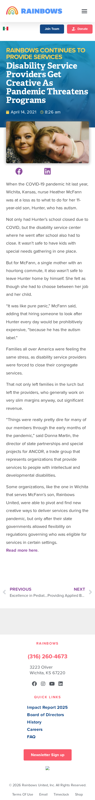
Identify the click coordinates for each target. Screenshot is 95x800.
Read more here (22, 550)
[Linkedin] (60, 683)
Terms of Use (22, 794)
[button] (84, 11)
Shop (79, 794)
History (34, 722)
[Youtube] (52, 683)
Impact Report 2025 (47, 707)
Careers (35, 729)
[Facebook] (34, 683)
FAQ (31, 736)
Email (43, 794)
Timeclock (61, 794)
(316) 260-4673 (47, 656)
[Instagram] (43, 683)
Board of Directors (45, 714)
